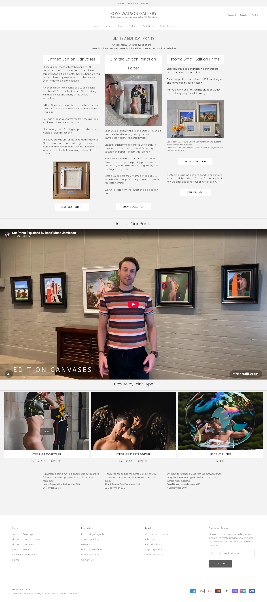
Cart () (255, 15)
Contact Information (156, 534)
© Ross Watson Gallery (21, 589)
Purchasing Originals (92, 534)
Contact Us (87, 559)
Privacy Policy (152, 539)
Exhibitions (148, 26)
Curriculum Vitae (90, 554)
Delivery (85, 544)
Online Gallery (167, 26)
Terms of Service (154, 554)
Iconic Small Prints (22, 549)
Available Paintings (22, 534)
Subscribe (220, 563)
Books (15, 559)
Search (243, 15)
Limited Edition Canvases (26, 539)
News (108, 26)
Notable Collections (92, 549)
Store (120, 26)
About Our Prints (90, 539)
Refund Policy (152, 544)
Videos (133, 26)
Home (96, 26)
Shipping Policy (153, 549)
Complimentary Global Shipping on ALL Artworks (133, 3)
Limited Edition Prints (23, 544)
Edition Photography (23, 554)
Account (232, 15)
